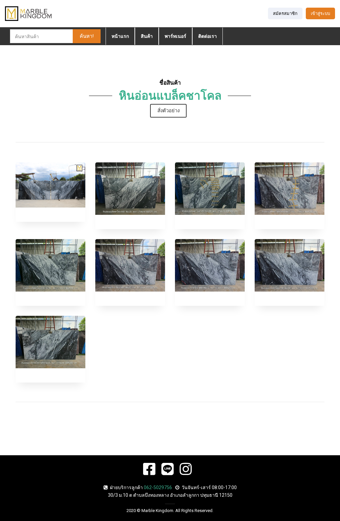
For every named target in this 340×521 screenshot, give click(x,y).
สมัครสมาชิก (285, 13)
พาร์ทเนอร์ (175, 36)
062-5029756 (158, 487)
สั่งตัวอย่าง (168, 111)
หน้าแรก (120, 36)
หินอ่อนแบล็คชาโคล (170, 96)
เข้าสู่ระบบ (320, 13)
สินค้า (147, 36)
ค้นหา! (87, 36)
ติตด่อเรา (207, 36)
